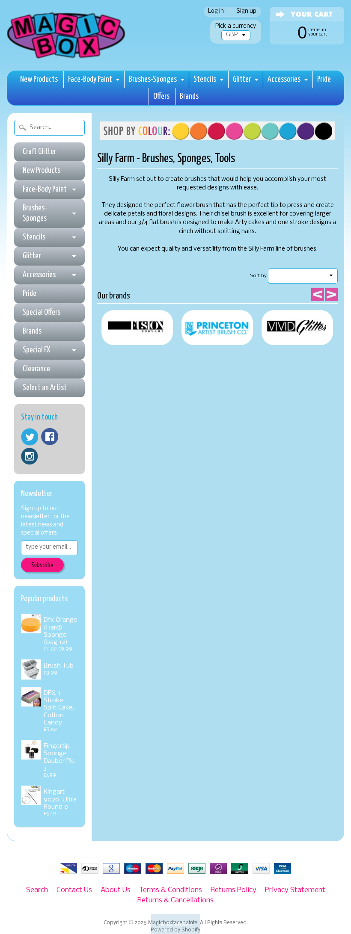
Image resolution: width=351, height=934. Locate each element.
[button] (175, 924)
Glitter (242, 79)
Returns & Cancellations (175, 900)
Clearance (36, 369)
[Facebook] (49, 436)
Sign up (246, 12)
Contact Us (74, 890)
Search (37, 890)
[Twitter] (29, 437)
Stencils (204, 79)
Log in (216, 12)
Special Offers (41, 312)
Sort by (258, 275)
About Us (116, 890)
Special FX (36, 350)
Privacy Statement (295, 890)
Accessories (284, 79)
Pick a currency (235, 26)
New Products (39, 79)
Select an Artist (45, 388)
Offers (161, 96)
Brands (189, 96)
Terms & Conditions (170, 890)
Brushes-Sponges (153, 79)
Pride (324, 79)
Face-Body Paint (90, 79)
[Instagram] (29, 456)
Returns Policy (233, 890)
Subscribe (42, 565)
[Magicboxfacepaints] (67, 58)
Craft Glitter (39, 152)
